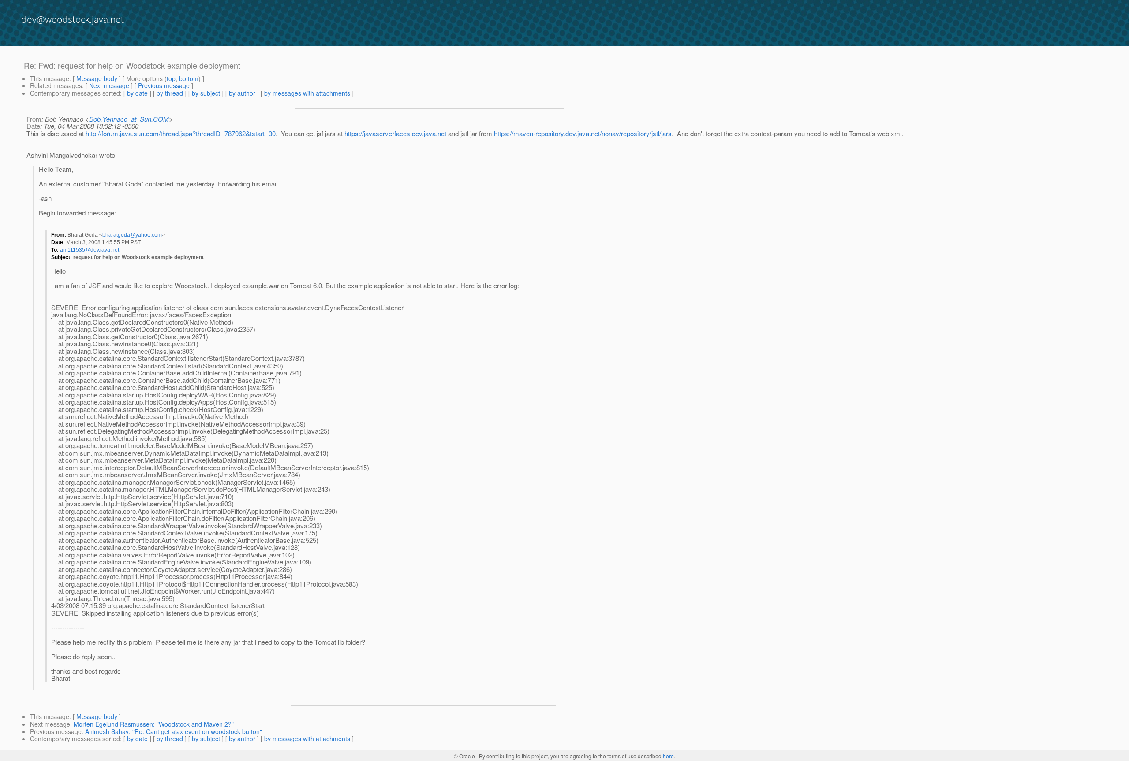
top (171, 78)
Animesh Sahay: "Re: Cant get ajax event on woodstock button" (173, 731)
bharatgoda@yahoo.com (132, 235)
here (668, 756)
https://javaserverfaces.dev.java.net (395, 133)
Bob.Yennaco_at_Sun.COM (129, 118)
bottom (188, 78)
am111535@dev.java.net (89, 250)
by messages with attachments (307, 93)
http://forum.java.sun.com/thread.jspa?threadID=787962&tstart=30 (181, 133)
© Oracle (464, 756)
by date (137, 93)
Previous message (164, 85)
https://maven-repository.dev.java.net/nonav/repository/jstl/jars (583, 133)
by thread (170, 93)
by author (242, 93)
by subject (206, 93)
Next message (109, 85)
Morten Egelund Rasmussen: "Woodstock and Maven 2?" (154, 724)
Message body (96, 78)
